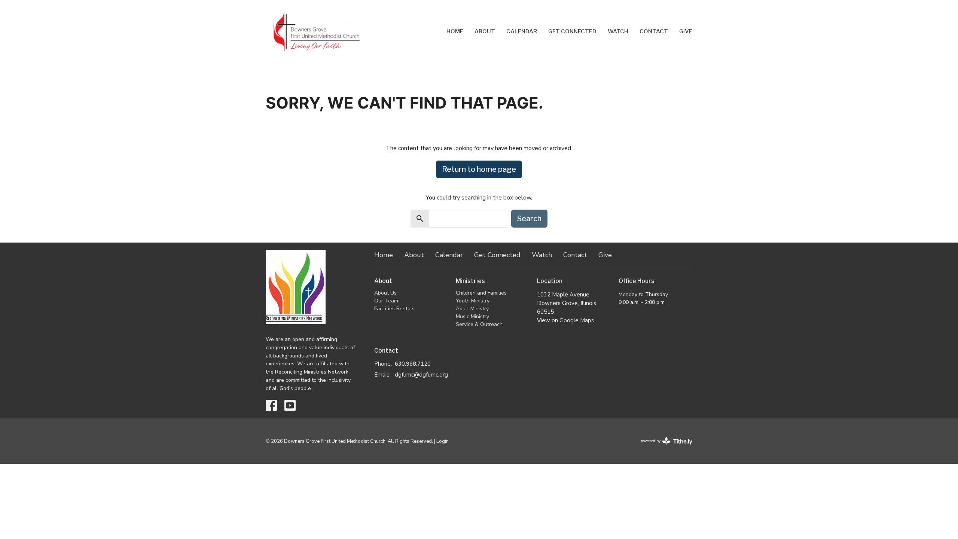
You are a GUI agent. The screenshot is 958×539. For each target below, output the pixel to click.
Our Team (386, 300)
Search (529, 218)
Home (454, 31)
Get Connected (572, 31)
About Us (385, 292)
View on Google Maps (565, 320)
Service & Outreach (479, 324)
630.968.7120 (413, 364)
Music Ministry (472, 316)
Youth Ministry (472, 300)
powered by (662, 447)
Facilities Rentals (394, 308)
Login (442, 441)
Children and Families (481, 292)
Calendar (521, 31)
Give (685, 31)
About (485, 31)
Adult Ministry (472, 308)
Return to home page (479, 169)
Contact (654, 31)
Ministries (470, 280)
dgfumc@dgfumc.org (421, 374)
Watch (618, 31)
